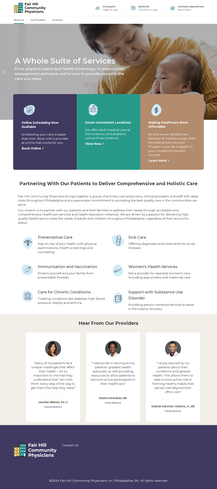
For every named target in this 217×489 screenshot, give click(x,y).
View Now (93, 144)
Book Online (32, 148)
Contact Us (70, 445)
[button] (4, 72)
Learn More (158, 160)
